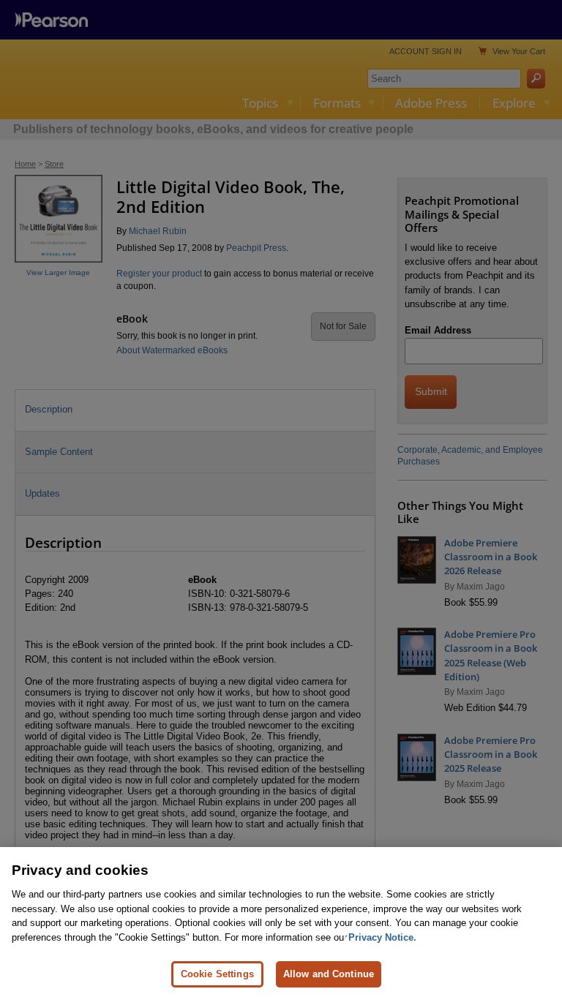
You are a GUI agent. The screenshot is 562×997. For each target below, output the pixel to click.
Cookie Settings (217, 973)
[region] (281, 922)
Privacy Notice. (382, 937)
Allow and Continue (328, 973)
